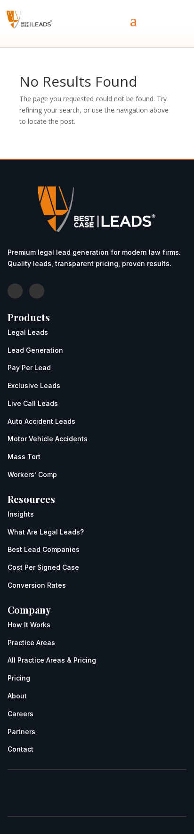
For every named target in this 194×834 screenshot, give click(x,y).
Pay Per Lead (29, 368)
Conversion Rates (37, 585)
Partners (21, 732)
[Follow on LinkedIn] (36, 291)
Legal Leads (28, 332)
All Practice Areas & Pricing (52, 660)
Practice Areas (31, 643)
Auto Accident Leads (41, 421)
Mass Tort (24, 457)
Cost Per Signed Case (43, 567)
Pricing (19, 678)
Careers (20, 714)
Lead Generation (35, 350)
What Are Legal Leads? (46, 532)
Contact (20, 749)
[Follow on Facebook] (15, 291)
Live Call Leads (33, 403)
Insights (21, 514)
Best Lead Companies (44, 549)
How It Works (29, 625)
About (17, 696)
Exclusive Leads (34, 385)
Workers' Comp (32, 474)
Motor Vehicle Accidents (48, 439)
